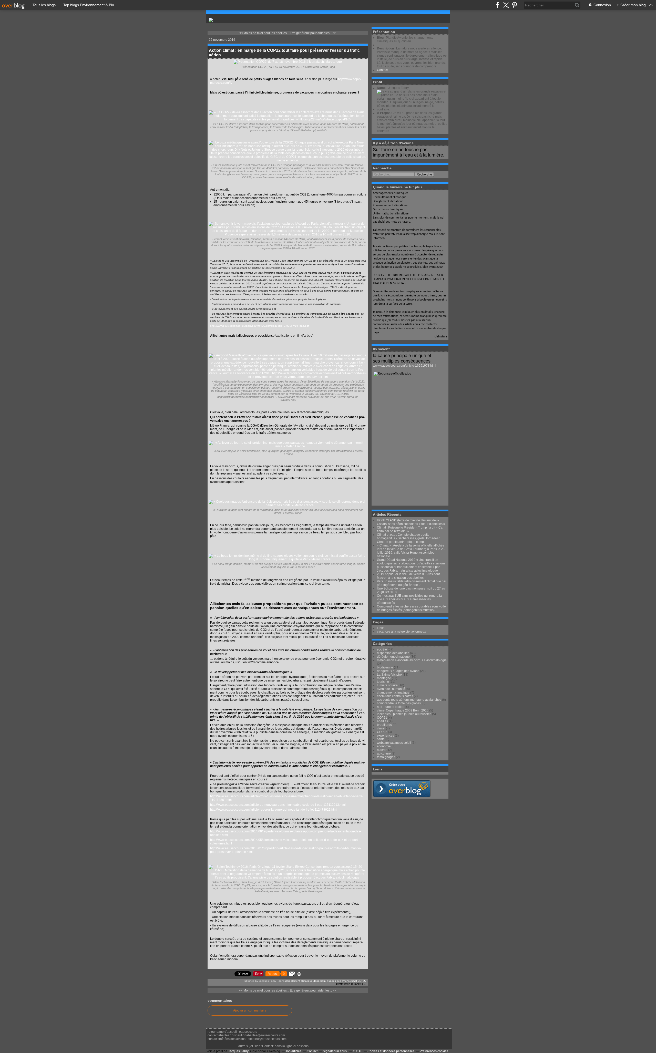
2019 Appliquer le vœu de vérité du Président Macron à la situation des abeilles (408, 576)
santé (381, 739)
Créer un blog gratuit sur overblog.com (402, 788)
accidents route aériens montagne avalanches (409, 699)
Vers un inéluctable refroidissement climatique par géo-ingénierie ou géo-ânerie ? (411, 583)
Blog (380, 37)
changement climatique (393, 692)
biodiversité (385, 667)
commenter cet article (350, 983)
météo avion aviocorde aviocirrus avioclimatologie (412, 660)
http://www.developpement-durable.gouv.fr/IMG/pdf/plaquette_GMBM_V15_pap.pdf (259, 325)
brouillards (384, 725)
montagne (384, 678)
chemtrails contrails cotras (395, 696)
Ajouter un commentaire (249, 1010)
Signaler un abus (335, 1051)
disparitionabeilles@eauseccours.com (258, 1035)
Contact (382, 70)
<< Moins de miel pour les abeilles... (264, 33)
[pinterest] (514, 5)
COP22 (362, 980)
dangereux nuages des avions (331, 980)
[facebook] (497, 5)
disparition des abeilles (393, 653)
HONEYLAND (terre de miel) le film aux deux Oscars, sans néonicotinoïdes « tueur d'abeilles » (411, 522)
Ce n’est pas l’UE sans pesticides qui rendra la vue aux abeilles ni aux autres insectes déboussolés (409, 599)
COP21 (382, 717)
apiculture (384, 753)
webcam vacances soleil (394, 743)
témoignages (386, 757)
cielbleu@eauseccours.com (267, 1039)
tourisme (383, 682)
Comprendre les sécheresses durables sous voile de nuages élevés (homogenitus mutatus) (411, 608)
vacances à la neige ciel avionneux (401, 631)
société (382, 649)
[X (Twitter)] (506, 5)
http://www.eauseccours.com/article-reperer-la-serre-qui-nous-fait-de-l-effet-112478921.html (273, 809)
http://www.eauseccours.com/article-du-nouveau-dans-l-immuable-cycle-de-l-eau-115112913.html (278, 805)
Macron (382, 750)
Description (386, 48)
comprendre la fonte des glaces (399, 703)
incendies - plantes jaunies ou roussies (404, 714)
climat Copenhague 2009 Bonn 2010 (402, 710)
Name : (382, 88)
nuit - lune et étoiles (390, 707)
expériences (385, 735)
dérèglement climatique (299, 980)
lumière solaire (387, 685)
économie (384, 746)
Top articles (293, 1051)
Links (380, 628)
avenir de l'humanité (391, 689)
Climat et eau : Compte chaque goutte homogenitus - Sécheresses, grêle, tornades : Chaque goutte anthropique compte (408, 538)
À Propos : (385, 113)
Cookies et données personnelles (390, 1051)
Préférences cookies (434, 1051)
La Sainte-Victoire (389, 674)
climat (353, 980)
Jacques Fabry (238, 1051)
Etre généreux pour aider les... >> (313, 33)
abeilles (382, 721)
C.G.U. (357, 1051)
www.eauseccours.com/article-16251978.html (404, 365)
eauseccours (248, 1032)
